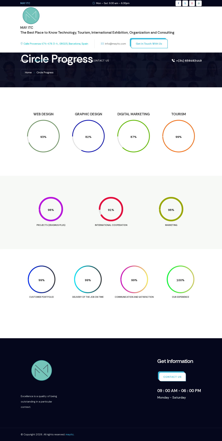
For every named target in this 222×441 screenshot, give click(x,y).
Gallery (63, 60)
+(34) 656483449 (189, 61)
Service (80, 60)
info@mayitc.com (115, 43)
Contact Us (100, 60)
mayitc (70, 434)
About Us (41, 60)
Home (24, 60)
